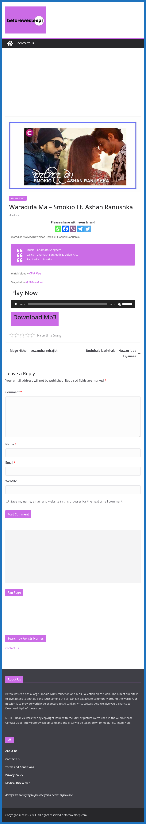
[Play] (16, 304)
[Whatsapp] (58, 229)
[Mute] (119, 304)
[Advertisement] (73, 88)
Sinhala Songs (18, 198)
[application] (73, 304)
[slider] (127, 303)
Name (11, 444)
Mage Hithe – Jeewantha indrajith (34, 351)
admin (15, 215)
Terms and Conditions (19, 767)
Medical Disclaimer (17, 783)
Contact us (25, 43)
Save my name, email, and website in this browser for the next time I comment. (66, 501)
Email (10, 462)
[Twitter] (87, 229)
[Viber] (73, 229)
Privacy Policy (14, 775)
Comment (13, 392)
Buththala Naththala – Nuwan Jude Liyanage (111, 353)
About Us (11, 751)
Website (11, 481)
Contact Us (12, 759)
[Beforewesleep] (9, 43)
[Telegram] (80, 229)
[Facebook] (65, 229)
